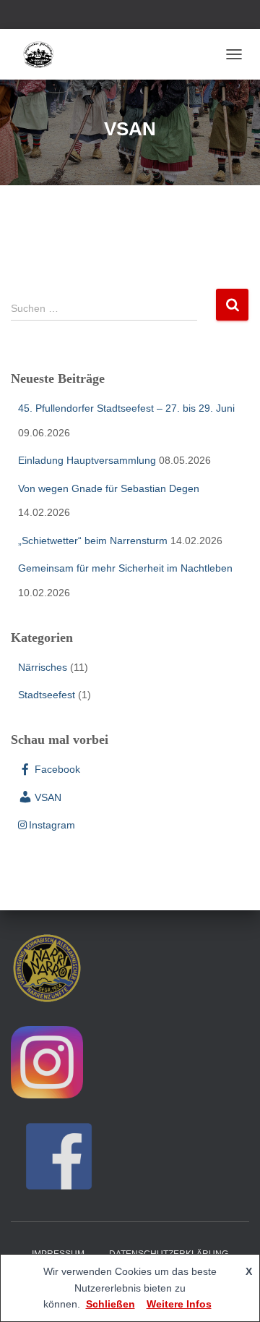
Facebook (57, 769)
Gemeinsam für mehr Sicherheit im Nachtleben (125, 568)
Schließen (110, 1304)
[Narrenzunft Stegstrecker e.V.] (43, 54)
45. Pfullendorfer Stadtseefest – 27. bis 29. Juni (126, 408)
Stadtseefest (46, 694)
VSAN (48, 797)
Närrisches (42, 667)
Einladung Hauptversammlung (87, 460)
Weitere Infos (179, 1304)
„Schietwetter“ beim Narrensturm (93, 540)
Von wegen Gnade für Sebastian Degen (108, 488)
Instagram (52, 825)
